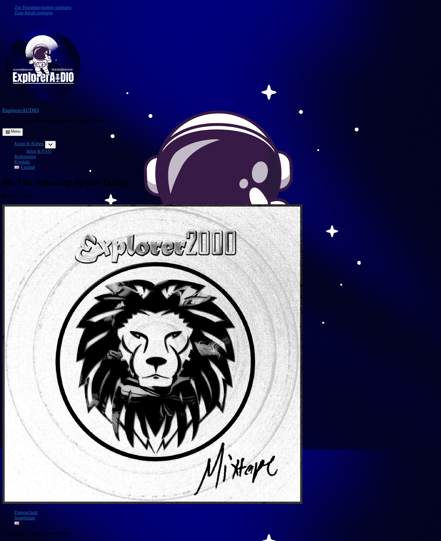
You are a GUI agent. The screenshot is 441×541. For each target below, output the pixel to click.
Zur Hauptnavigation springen (42, 7)
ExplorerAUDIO (20, 110)
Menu (15, 131)
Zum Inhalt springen (33, 12)
